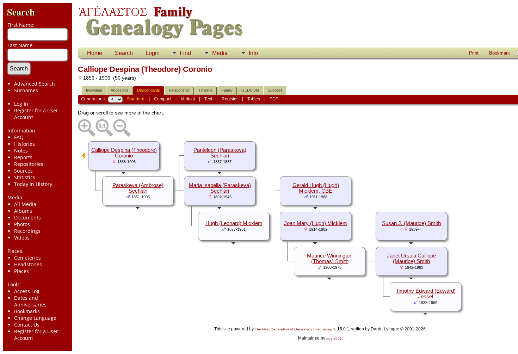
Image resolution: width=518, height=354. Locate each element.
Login (153, 53)
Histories (24, 144)
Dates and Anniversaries (30, 301)
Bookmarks (27, 311)
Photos (22, 224)
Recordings (27, 231)
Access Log (26, 291)
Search (21, 12)
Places (21, 271)
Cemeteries (27, 257)
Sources (23, 170)
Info (253, 53)
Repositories (28, 164)
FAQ (19, 137)
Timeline (205, 90)
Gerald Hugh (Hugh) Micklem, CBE (315, 188)
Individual (94, 90)
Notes (21, 150)
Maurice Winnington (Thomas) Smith (329, 258)
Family (227, 90)
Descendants (148, 90)
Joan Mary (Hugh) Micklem (315, 223)
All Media (25, 204)
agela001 (334, 338)
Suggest (275, 90)
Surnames (26, 90)
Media (220, 53)
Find (185, 53)
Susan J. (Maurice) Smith (411, 223)
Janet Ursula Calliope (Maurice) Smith (411, 258)
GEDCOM (250, 90)
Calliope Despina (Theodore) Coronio (124, 153)
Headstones (28, 264)
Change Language (35, 318)
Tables (253, 99)
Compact (162, 99)
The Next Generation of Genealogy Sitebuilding (293, 329)
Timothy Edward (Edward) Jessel (426, 293)
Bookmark (499, 53)
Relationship (179, 90)
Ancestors (119, 90)
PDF (274, 99)
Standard (135, 99)
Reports (23, 157)
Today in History (33, 184)
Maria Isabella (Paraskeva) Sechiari (220, 188)
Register (230, 99)
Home (94, 53)
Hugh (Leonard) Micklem (234, 223)
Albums (23, 210)
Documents (27, 217)
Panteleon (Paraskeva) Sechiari (219, 153)
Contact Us (26, 324)
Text (208, 99)
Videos (22, 237)
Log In (21, 103)
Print (474, 53)
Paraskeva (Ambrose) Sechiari (138, 188)
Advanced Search (34, 83)
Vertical (188, 99)
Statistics (24, 177)
